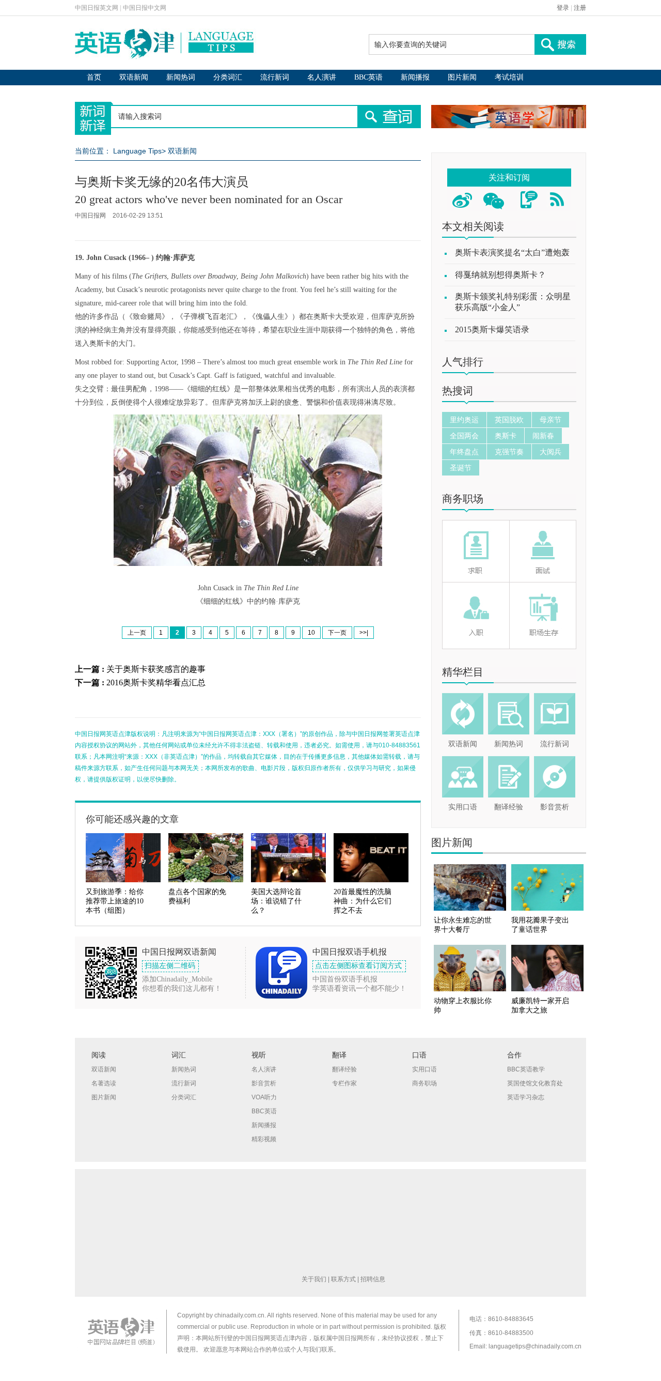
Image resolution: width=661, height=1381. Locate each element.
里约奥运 (464, 420)
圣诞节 (460, 468)
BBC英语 (368, 77)
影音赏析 (554, 807)
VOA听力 (264, 1097)
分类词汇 (227, 77)
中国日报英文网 (96, 7)
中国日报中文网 (144, 7)
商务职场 (462, 498)
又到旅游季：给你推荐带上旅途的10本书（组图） (115, 901)
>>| (363, 632)
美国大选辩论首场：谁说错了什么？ (276, 901)
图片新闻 (462, 77)
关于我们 (314, 1279)
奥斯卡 (505, 436)
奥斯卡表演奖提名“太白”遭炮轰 (512, 252)
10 (311, 632)
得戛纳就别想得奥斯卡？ (500, 274)
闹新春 (543, 436)
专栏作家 (344, 1083)
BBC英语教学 (526, 1069)
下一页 (337, 632)
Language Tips (137, 151)
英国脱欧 (509, 420)
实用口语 (462, 807)
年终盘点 (464, 452)
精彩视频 (263, 1139)
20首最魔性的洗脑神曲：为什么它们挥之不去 (362, 901)
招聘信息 (372, 1279)
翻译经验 (508, 807)
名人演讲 (321, 77)
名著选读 (103, 1083)
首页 (94, 77)
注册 (580, 7)
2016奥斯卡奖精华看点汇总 (156, 682)
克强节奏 (509, 452)
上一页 (137, 632)
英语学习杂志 (525, 1097)
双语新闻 (133, 77)
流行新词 (274, 77)
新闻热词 (180, 77)
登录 (563, 7)
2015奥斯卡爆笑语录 (492, 329)
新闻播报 (415, 77)
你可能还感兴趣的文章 (132, 819)
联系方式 (343, 1279)
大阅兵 (550, 452)
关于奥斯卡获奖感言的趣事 (156, 669)
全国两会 (464, 436)
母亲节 (550, 420)
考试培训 (509, 77)
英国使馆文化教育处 (535, 1083)
